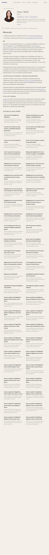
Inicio (4, 8)
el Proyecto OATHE (29, 80)
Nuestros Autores (10, 8)
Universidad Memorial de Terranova (34, 38)
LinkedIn (19, 24)
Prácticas (24, 2)
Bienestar (29, 2)
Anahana (4, 2)
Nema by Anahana (17, 2)
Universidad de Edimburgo (36, 36)
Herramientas (35, 2)
